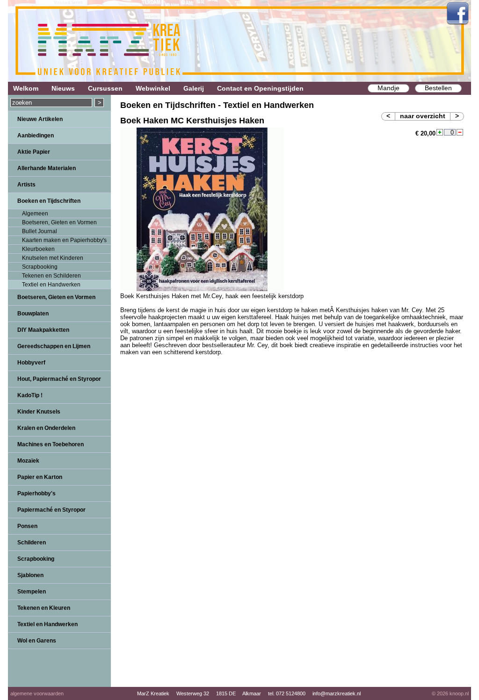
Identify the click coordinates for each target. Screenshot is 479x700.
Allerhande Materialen (46, 168)
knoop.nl (459, 693)
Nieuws (63, 88)
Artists (26, 184)
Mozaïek (28, 460)
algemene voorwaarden (37, 693)
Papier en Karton (39, 477)
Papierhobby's (36, 493)
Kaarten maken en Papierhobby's (64, 240)
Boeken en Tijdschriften (48, 201)
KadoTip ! (30, 395)
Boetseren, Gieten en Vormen (59, 222)
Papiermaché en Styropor (51, 510)
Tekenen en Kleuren (43, 608)
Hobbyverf (31, 362)
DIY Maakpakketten (43, 330)
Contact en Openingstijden (260, 88)
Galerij (193, 88)
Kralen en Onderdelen (46, 428)
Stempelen (31, 591)
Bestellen (438, 88)
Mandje (388, 88)
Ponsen (27, 526)
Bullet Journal (39, 231)
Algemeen (35, 213)
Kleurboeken (38, 249)
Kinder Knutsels (38, 411)
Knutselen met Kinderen (52, 258)
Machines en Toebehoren (50, 444)
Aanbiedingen (35, 135)
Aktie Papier (33, 152)
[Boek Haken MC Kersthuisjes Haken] (202, 289)
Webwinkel (153, 88)
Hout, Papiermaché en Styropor (59, 379)
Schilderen (31, 542)
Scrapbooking (40, 267)
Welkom (25, 88)
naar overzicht (422, 116)
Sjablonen (30, 575)
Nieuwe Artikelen (40, 119)
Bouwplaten (33, 313)
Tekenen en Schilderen (51, 275)
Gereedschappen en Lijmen (53, 346)
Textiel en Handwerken (51, 284)
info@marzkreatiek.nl (336, 693)
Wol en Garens (36, 640)
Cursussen (105, 88)
